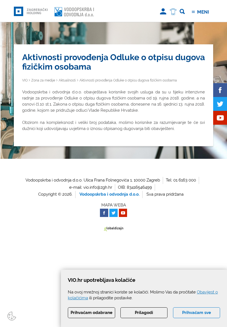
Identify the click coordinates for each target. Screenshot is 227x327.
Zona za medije (43, 80)
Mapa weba (113, 205)
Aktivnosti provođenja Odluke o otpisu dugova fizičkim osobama (128, 80)
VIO (25, 80)
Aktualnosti (67, 80)
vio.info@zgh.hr (97, 187)
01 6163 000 (184, 180)
